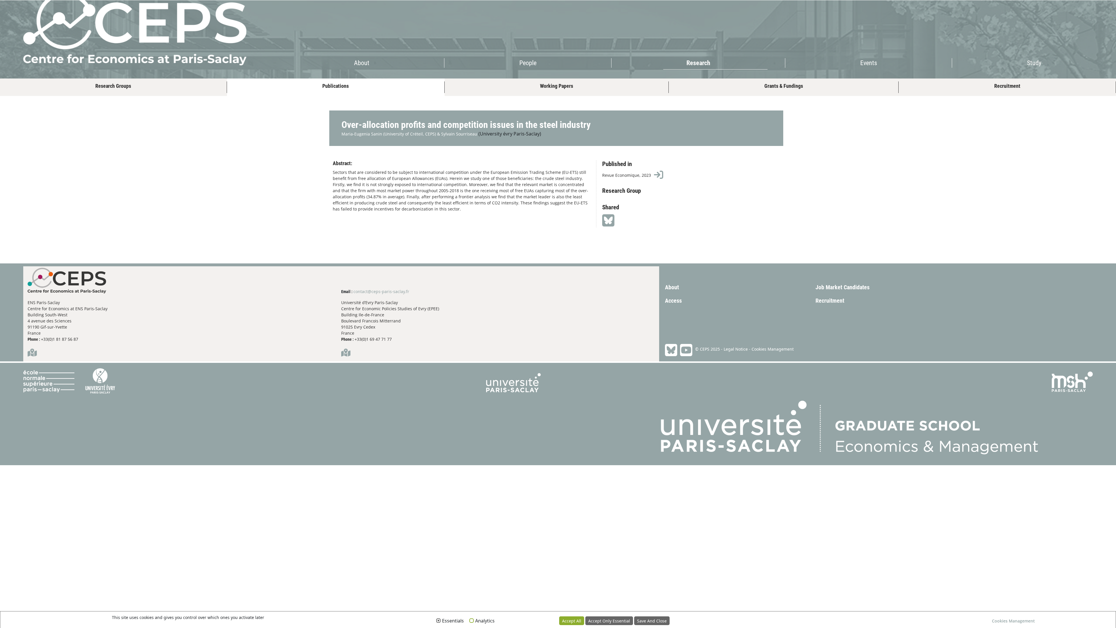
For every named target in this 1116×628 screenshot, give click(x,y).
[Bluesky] (671, 350)
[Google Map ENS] (32, 354)
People (527, 63)
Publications (335, 86)
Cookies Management (773, 349)
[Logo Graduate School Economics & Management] (849, 414)
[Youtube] (684, 350)
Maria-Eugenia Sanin (361, 134)
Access (673, 300)
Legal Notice (736, 349)
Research (698, 63)
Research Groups (113, 86)
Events (868, 63)
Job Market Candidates (842, 287)
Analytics (485, 621)
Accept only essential (609, 621)
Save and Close (652, 621)
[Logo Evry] (100, 414)
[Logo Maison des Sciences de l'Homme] (1072, 414)
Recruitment (1007, 86)
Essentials (453, 621)
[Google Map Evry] (345, 354)
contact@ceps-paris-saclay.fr (381, 291)
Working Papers (556, 86)
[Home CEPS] (111, 32)
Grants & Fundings (783, 86)
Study (1034, 63)
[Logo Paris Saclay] (513, 414)
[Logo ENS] (52, 414)
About (361, 63)
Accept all (571, 621)
